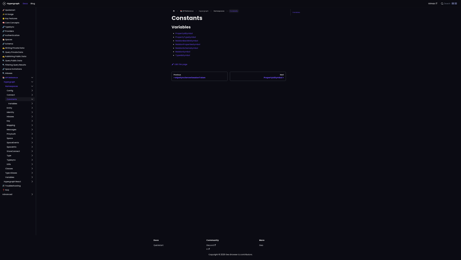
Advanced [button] (7, 194)
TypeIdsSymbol (182, 55)
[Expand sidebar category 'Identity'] (32, 112)
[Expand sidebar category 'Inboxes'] (32, 116)
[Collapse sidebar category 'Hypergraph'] (32, 82)
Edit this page (181, 64)
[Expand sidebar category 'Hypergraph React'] (32, 181)
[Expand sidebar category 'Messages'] (32, 129)
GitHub (431, 3)
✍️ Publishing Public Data (14, 56)
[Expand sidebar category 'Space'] (32, 138)
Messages (11, 129)
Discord (210, 245)
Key (8, 121)
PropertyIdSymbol (184, 33)
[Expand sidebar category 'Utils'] (32, 164)
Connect (11, 95)
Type (9, 155)
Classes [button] (9, 168)
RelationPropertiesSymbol (187, 44)
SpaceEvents (13, 142)
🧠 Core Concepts (10, 22)
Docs (25, 3)
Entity (9, 108)
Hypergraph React (12, 181)
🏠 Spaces (7, 39)
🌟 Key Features (9, 18)
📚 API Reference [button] (10, 77)
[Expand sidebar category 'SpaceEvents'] (32, 142)
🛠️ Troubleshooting (11, 186)
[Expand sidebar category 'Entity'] (32, 108)
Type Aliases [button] (11, 173)
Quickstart (159, 245)
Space (10, 138)
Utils (9, 164)
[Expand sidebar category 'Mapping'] (32, 125)
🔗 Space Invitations (12, 69)
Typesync (11, 160)
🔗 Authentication (11, 35)
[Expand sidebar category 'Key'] (32, 121)
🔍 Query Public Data (12, 60)
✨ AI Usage (7, 14)
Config (10, 90)
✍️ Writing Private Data (13, 48)
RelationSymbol (182, 51)
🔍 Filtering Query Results (14, 65)
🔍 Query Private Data (12, 52)
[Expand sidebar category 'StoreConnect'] (32, 151)
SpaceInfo (11, 147)
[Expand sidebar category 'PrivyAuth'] (32, 134)
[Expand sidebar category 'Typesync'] (32, 160)
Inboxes (10, 116)
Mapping (11, 125)
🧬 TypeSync (8, 27)
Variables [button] (12, 103)
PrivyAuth (11, 134)
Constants (12, 99)
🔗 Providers (8, 31)
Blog (33, 3)
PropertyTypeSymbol (185, 37)
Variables (296, 12)
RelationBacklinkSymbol (186, 40)
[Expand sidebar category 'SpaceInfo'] (32, 147)
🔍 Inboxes (7, 73)
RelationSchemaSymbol (186, 48)
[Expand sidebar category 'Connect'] (32, 95)
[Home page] (174, 11)
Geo (261, 245)
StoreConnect (13, 151)
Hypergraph (9, 82)
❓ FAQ (5, 190)
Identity (10, 112)
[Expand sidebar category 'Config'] (32, 90)
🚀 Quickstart (8, 10)
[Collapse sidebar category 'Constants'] (32, 99)
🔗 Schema (7, 43)
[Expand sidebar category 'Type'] (32, 155)
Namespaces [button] (11, 86)
